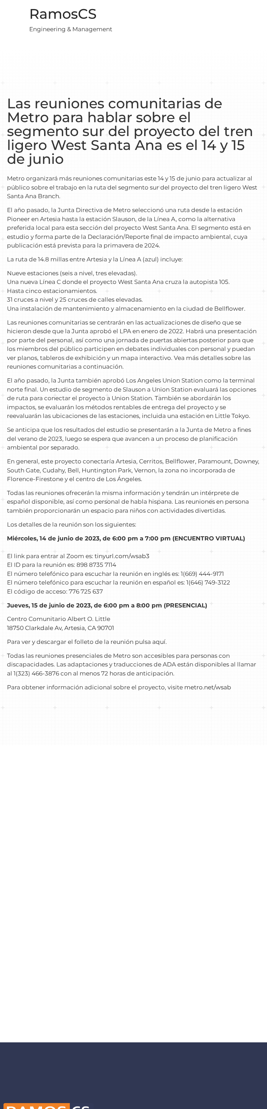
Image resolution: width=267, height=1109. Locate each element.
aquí (158, 641)
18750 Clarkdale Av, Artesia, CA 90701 (60, 627)
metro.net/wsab (207, 687)
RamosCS (63, 13)
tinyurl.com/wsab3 (122, 556)
